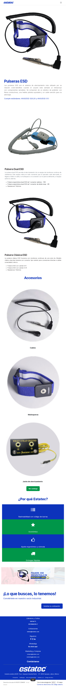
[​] (30, 639)
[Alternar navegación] (61, 2)
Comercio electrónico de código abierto (50, 684)
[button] (33, 679)
